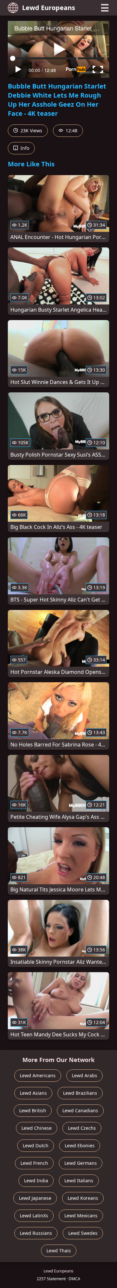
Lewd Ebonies (80, 1145)
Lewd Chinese (36, 1128)
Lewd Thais (58, 1250)
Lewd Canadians (80, 1110)
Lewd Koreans (83, 1198)
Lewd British (32, 1110)
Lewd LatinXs (34, 1215)
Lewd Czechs (82, 1128)
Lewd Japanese (35, 1198)
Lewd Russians (36, 1233)
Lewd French (34, 1163)
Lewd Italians (78, 1180)
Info (24, 148)
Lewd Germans (80, 1163)
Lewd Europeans (48, 7)
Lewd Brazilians (80, 1093)
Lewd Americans (38, 1075)
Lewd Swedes (83, 1233)
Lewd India (36, 1180)
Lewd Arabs (84, 1075)
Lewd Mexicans (81, 1215)
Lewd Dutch (35, 1145)
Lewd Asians (33, 1093)
